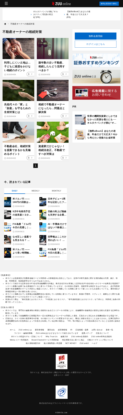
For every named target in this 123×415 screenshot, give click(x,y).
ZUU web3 (84, 343)
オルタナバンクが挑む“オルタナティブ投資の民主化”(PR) (45, 14)
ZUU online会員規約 (79, 336)
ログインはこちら (95, 44)
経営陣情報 (62, 330)
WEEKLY (36, 191)
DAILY (14, 191)
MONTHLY (56, 191)
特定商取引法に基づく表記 (73, 340)
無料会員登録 (96, 36)
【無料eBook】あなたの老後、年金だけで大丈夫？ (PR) (78, 14)
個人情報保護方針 (33, 343)
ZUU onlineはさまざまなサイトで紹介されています (57, 333)
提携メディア (87, 333)
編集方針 (64, 336)
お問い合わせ (97, 330)
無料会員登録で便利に (109, 3)
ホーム (13, 330)
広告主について (102, 333)
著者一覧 (109, 330)
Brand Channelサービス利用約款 (45, 340)
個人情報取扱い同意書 (53, 343)
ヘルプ (94, 343)
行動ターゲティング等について (100, 340)
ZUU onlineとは (25, 330)
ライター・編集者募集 (23, 333)
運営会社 (51, 330)
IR (71, 330)
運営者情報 (39, 330)
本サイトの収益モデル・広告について (27, 336)
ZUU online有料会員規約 (101, 336)
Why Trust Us (51, 336)
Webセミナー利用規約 (19, 340)
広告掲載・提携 (81, 330)
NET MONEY (71, 343)
